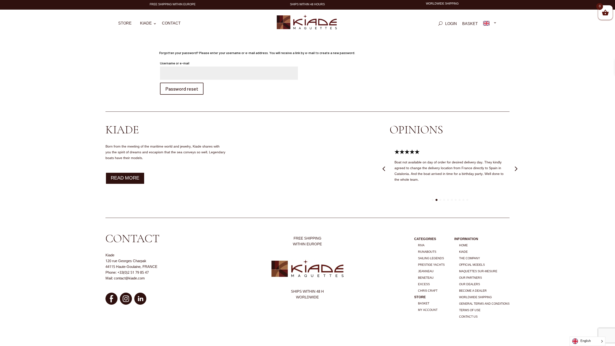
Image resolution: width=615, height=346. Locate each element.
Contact (171, 24)
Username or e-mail (182, 63)
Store (125, 24)
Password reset (181, 89)
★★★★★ (416, 152)
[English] (490, 24)
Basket (470, 24)
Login (451, 24)
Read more (125, 178)
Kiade (146, 24)
